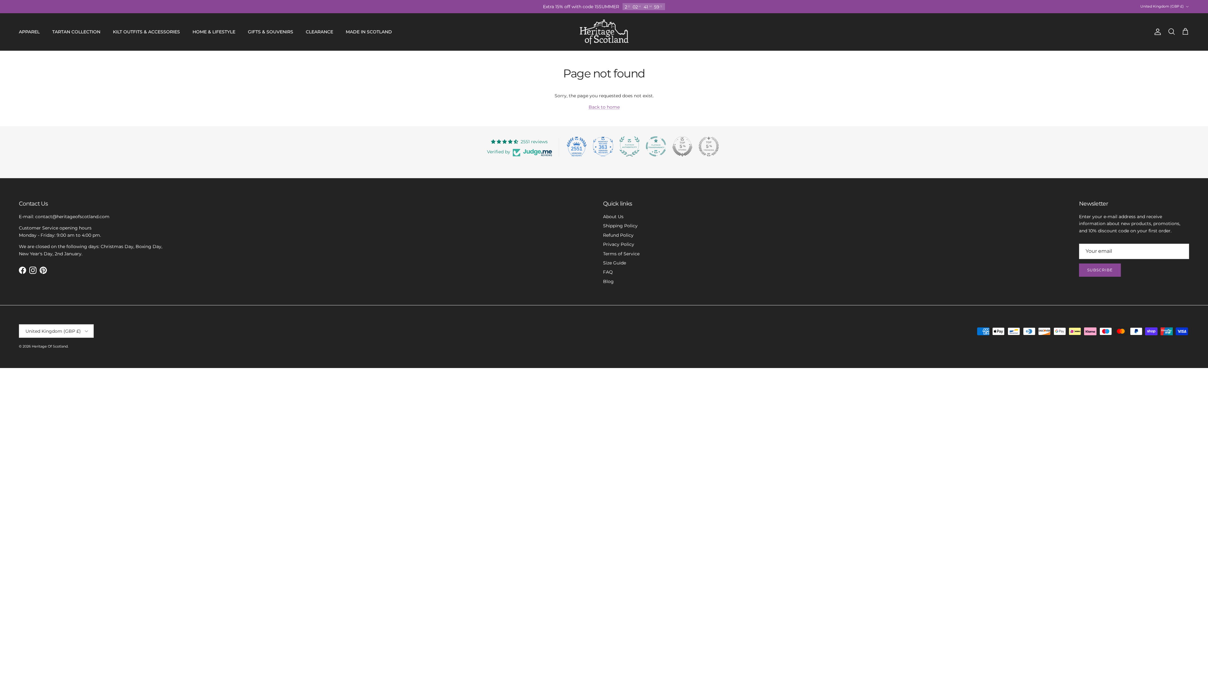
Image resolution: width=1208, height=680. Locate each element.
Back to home (604, 107)
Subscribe (1100, 270)
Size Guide (614, 263)
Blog (608, 281)
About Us (613, 216)
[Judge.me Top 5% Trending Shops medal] (709, 146)
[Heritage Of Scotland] (604, 32)
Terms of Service (621, 254)
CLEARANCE (319, 32)
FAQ (608, 272)
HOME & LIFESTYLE (214, 32)
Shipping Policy (620, 226)
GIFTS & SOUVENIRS (270, 32)
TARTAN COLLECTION (76, 32)
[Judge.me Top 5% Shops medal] (682, 146)
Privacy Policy (618, 244)
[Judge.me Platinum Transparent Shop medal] (656, 146)
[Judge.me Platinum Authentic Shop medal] (629, 146)
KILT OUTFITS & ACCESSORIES (146, 32)
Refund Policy (618, 235)
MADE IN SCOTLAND (369, 32)
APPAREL (29, 32)
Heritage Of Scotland (50, 346)
